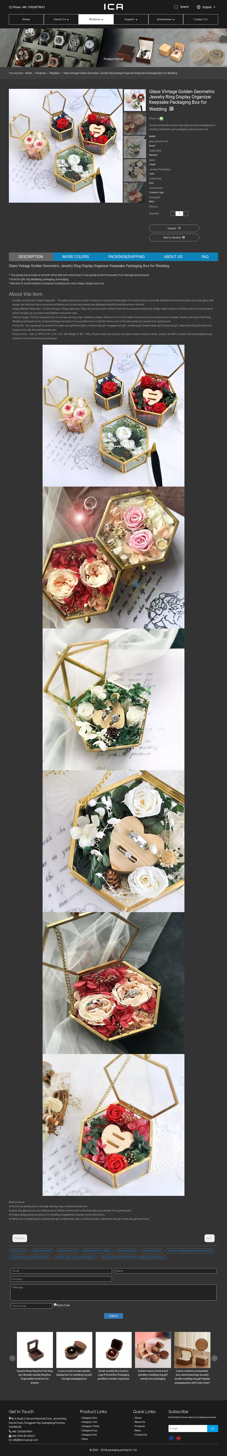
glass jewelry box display (97, 1250)
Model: (152, 136)
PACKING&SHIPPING (126, 256)
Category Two (89, 1422)
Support (129, 19)
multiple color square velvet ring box (75, 1257)
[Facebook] (171, 1438)
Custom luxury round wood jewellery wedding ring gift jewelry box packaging (75, 1374)
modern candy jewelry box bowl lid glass (190, 1250)
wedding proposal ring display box (30, 1257)
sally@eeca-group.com (25, 1439)
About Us (60, 19)
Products (94, 19)
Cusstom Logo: (156, 192)
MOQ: (152, 201)
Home (26, 19)
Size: (151, 183)
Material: (153, 155)
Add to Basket (172, 237)
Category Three (90, 1426)
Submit (113, 1315)
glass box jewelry (42, 1250)
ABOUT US (173, 256)
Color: (152, 174)
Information (164, 19)
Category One (89, 1417)
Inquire (172, 228)
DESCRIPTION (30, 256)
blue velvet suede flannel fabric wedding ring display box (133, 1257)
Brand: (152, 146)
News (138, 1430)
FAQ (205, 256)
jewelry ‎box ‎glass (152, 1250)
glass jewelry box (67, 1250)
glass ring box (18, 1250)
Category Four (89, 1430)
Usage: (152, 164)
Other (85, 1439)
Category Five (89, 1434)
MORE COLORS (75, 256)
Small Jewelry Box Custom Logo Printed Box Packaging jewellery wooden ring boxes (35, 1374)
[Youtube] (178, 1438)
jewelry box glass (126, 1250)
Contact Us (201, 19)
